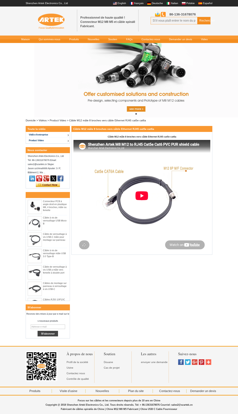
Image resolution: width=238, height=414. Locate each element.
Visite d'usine (68, 391)
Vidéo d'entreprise (38, 134)
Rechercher (204, 20)
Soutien (112, 39)
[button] (133, 114)
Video (204, 39)
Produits (74, 39)
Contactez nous (76, 373)
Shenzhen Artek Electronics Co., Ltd (47, 3)
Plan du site (136, 391)
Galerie (25, 46)
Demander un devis (180, 39)
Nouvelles (93, 39)
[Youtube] (39, 178)
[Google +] (46, 178)
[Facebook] (60, 178)
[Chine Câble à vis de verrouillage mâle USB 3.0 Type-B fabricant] (35, 254)
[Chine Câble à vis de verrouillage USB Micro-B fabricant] (35, 221)
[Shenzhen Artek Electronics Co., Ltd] (51, 21)
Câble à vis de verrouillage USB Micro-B (55, 218)
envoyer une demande (154, 362)
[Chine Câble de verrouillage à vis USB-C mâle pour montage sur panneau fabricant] (35, 238)
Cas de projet (112, 367)
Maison (25, 39)
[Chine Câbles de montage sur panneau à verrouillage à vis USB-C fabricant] (35, 287)
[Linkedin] (32, 178)
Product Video (58, 120)
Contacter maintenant (48, 185)
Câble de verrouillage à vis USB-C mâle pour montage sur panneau (55, 235)
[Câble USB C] (136, 80)
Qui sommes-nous (49, 39)
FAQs (129, 39)
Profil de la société (77, 362)
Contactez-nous (150, 39)
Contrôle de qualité (78, 378)
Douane (108, 362)
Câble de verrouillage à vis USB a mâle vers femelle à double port (55, 267)
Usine (70, 367)
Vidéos (43, 120)
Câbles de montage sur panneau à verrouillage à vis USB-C (55, 284)
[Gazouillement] (53, 178)
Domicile (31, 120)
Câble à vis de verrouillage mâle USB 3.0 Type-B (54, 251)
